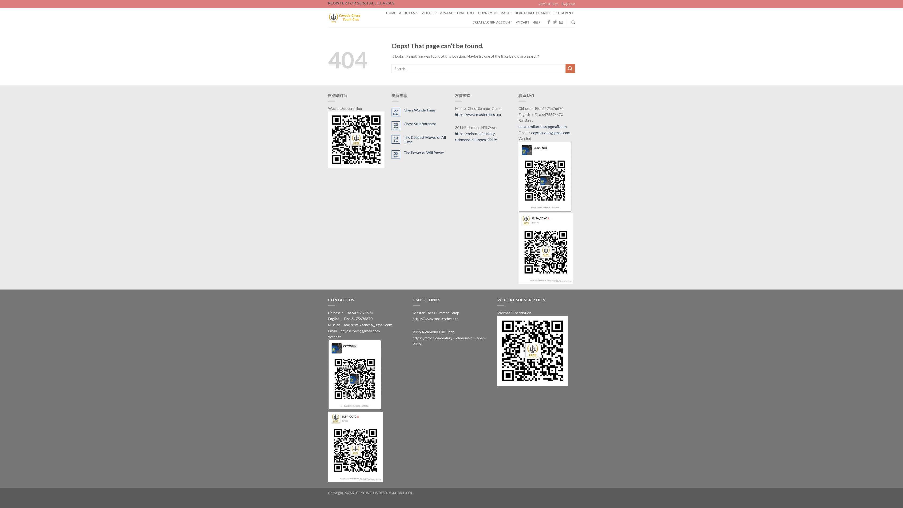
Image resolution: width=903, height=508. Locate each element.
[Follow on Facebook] (549, 22)
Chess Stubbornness (420, 123)
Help (536, 22)
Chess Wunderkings (420, 110)
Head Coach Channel (533, 13)
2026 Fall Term (548, 4)
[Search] (573, 22)
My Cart (522, 22)
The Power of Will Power (424, 152)
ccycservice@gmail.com (550, 132)
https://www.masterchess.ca (478, 114)
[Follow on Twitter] (555, 22)
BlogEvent (568, 4)
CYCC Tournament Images (489, 13)
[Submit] (570, 68)
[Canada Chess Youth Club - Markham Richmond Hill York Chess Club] (344, 18)
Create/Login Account (492, 22)
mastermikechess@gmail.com (543, 126)
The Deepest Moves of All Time (425, 139)
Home (391, 13)
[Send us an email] (561, 22)
